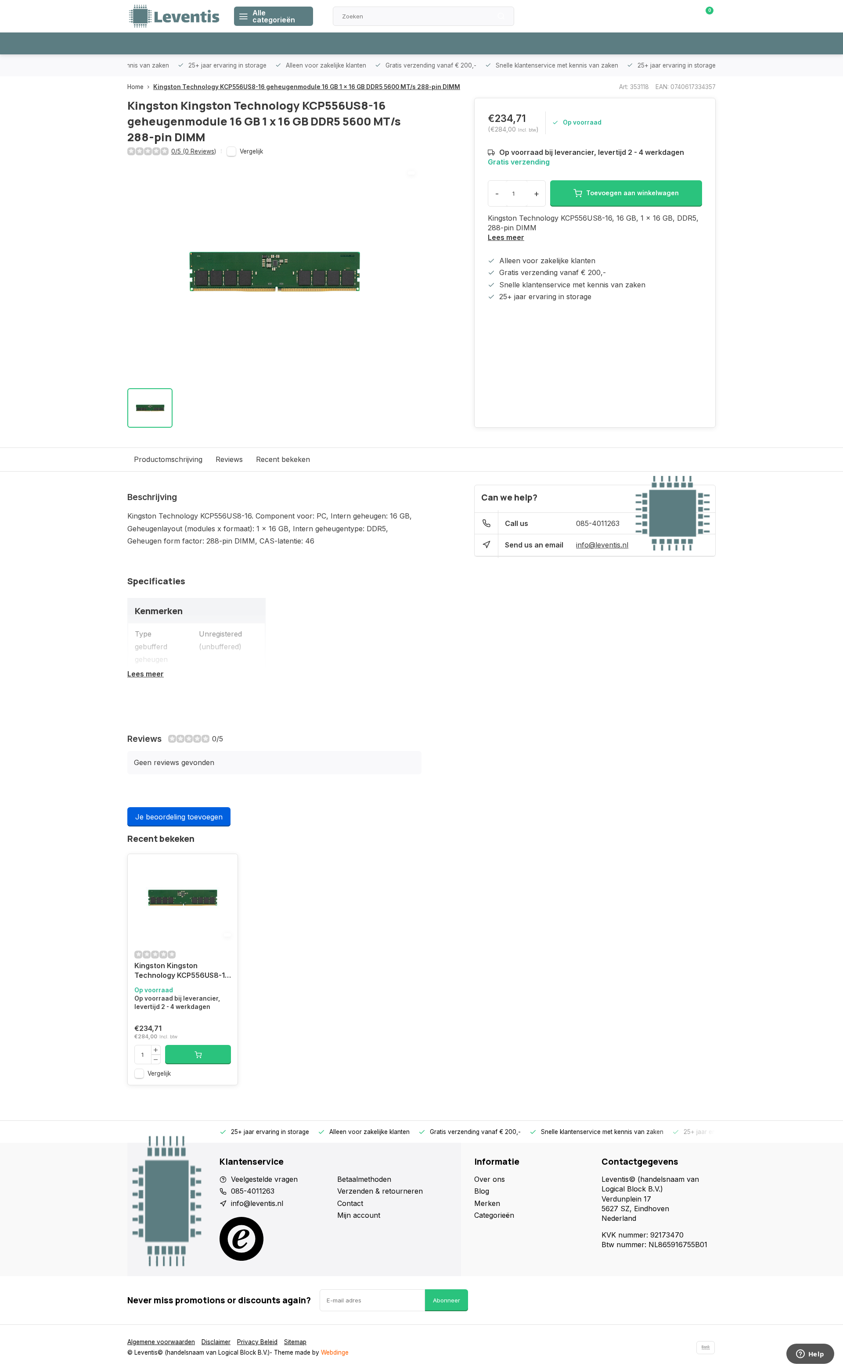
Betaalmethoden (364, 1179)
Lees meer (506, 237)
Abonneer (446, 1300)
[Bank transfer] (705, 1347)
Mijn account (358, 1215)
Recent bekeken (283, 459)
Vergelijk (251, 151)
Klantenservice (616, 16)
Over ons (489, 1179)
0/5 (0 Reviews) (193, 151)
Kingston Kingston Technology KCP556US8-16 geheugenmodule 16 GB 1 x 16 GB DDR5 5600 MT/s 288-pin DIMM (182, 971)
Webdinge (335, 1352)
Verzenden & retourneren (380, 1191)
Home (135, 86)
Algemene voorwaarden (161, 1341)
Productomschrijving (168, 459)
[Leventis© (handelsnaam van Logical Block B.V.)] (174, 16)
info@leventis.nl (602, 544)
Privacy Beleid (257, 1341)
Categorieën (494, 1215)
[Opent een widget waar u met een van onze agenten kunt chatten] (810, 1355)
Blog (481, 1191)
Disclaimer (216, 1341)
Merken (487, 1203)
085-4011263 (598, 523)
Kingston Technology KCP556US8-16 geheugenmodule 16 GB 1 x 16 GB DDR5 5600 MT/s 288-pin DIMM (306, 86)
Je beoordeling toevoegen (179, 816)
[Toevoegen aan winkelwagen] (198, 1054)
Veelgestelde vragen (264, 1179)
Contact (350, 1203)
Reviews (229, 459)
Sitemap (295, 1341)
